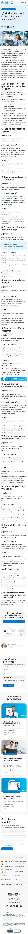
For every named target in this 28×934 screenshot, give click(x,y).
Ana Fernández (4, 22)
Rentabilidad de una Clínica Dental (13, 246)
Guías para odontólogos (20, 881)
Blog (16, 879)
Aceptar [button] (10, 931)
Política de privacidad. (7, 920)
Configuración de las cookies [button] (14, 928)
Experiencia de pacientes (20, 863)
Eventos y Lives (18, 884)
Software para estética (6, 884)
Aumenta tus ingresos (19, 868)
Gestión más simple (19, 866)
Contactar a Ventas (5, 879)
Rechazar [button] (17, 931)
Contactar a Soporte (5, 881)
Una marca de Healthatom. (14, 902)
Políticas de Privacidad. (11, 682)
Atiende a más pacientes (20, 861)
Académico (17, 887)
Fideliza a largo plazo (19, 871)
